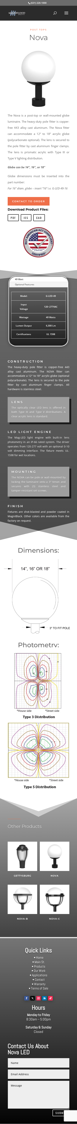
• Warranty (38, 984)
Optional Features (24, 284)
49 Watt (19, 279)
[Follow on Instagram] (38, 998)
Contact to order (28, 201)
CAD (39, 218)
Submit (61, 1113)
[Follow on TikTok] (50, 998)
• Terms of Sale (38, 988)
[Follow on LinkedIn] (44, 998)
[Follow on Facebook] (26, 998)
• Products (38, 966)
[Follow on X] (32, 998)
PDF (13, 218)
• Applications (38, 975)
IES (26, 218)
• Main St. (38, 962)
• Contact (39, 979)
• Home (38, 957)
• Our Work (38, 971)
